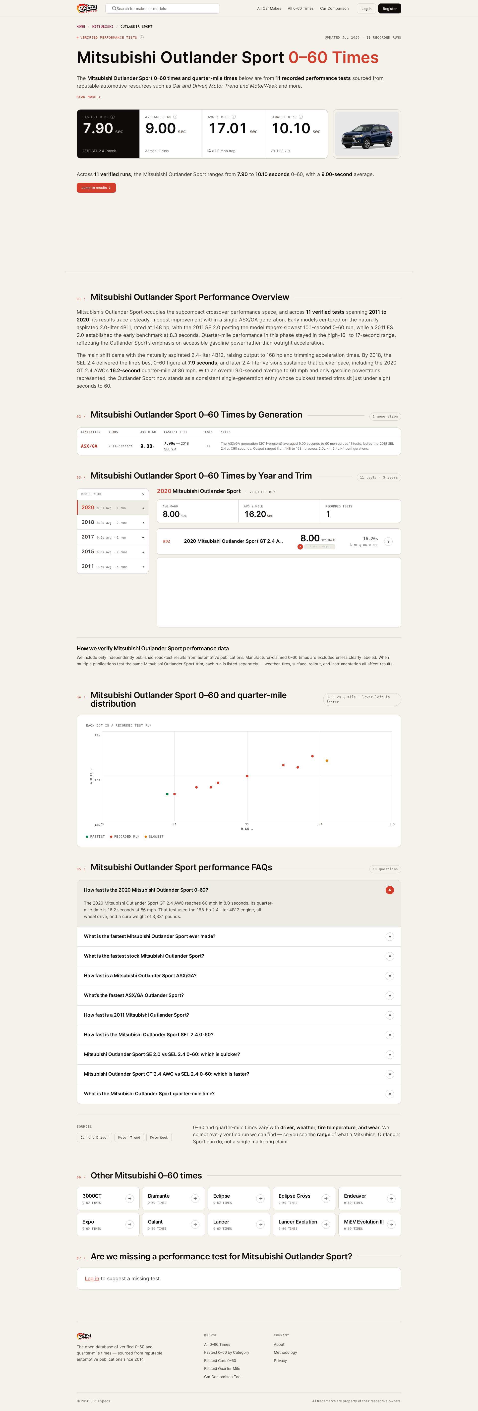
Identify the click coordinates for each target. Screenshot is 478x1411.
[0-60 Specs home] (87, 8)
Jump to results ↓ (96, 187)
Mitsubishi (103, 26)
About (279, 1344)
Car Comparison (334, 8)
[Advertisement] (226, 235)
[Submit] (115, 8)
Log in (366, 8)
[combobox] (162, 8)
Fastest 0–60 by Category (226, 1352)
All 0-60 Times (301, 8)
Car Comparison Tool (222, 1376)
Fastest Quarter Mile (222, 1368)
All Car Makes (269, 8)
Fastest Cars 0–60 (220, 1360)
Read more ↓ (89, 97)
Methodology (285, 1352)
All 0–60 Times (217, 1344)
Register (390, 8)
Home (81, 26)
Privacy (280, 1360)
